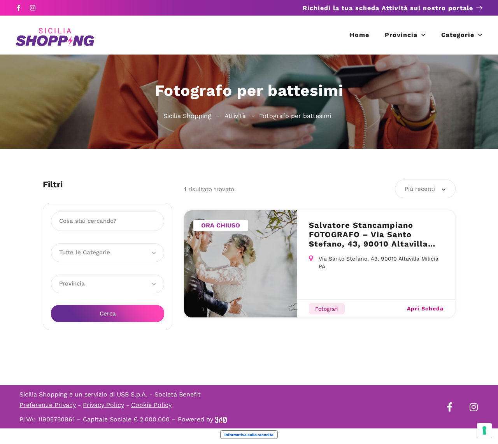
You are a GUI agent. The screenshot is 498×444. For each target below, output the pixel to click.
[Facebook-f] (19, 8)
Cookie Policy (151, 405)
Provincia (401, 35)
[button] (107, 252)
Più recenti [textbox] (420, 188)
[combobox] (425, 189)
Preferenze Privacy (47, 405)
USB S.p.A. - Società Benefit (159, 394)
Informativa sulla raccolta (249, 434)
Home (359, 35)
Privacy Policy (103, 405)
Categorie (457, 35)
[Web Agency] (221, 419)
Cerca (108, 313)
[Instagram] (33, 8)
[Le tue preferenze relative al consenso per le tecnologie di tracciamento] (484, 430)
